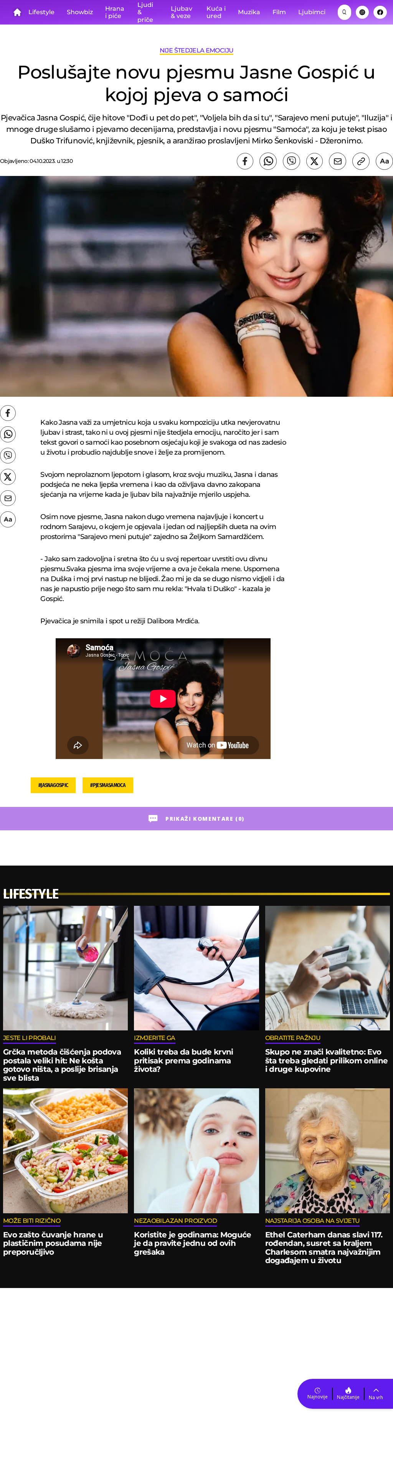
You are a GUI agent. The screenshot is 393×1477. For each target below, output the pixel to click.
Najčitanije (348, 1397)
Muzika (249, 12)
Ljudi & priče (145, 12)
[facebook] (245, 161)
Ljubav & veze (181, 12)
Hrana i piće (114, 12)
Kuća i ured (216, 12)
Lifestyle (41, 12)
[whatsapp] (268, 161)
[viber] (291, 161)
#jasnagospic (53, 785)
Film (279, 12)
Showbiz (80, 12)
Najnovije (317, 1396)
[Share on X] (314, 161)
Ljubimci (311, 12)
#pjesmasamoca (107, 785)
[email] (337, 161)
